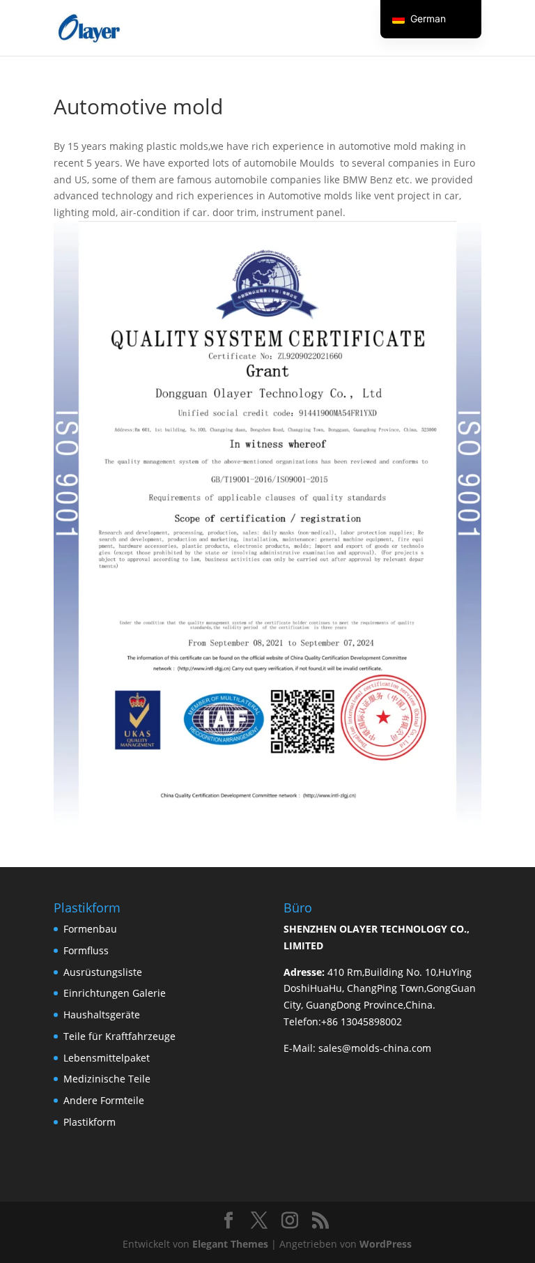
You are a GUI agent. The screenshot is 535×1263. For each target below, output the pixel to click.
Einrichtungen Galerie (114, 993)
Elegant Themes (230, 1243)
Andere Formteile (103, 1100)
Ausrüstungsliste (102, 972)
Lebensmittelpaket (106, 1057)
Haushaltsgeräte (101, 1014)
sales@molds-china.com (374, 1048)
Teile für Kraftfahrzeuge (119, 1036)
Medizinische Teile (106, 1078)
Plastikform (89, 1121)
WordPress (385, 1243)
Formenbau (90, 928)
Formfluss (86, 950)
